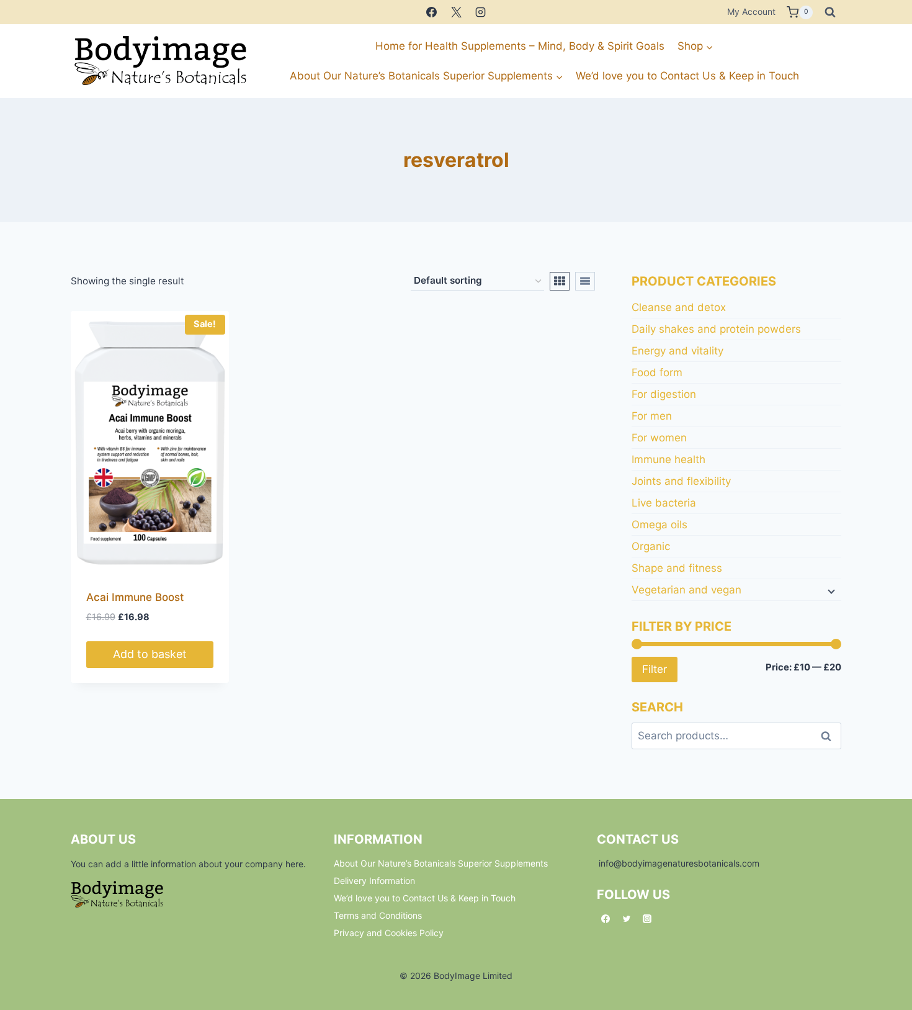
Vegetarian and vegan (686, 590)
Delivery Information (374, 880)
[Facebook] (431, 12)
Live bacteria (664, 503)
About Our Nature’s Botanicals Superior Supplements (441, 863)
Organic (651, 546)
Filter (654, 668)
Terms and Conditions (378, 915)
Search (829, 735)
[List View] (585, 281)
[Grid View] (560, 281)
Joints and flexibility (681, 481)
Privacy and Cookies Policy (389, 932)
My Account (751, 11)
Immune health (668, 459)
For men (652, 416)
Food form (657, 372)
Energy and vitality (677, 351)
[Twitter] (626, 918)
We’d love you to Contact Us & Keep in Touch (687, 76)
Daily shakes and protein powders (716, 329)
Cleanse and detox (679, 307)
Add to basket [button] (150, 654)
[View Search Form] (830, 12)
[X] (456, 12)
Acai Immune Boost (135, 597)
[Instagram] (480, 12)
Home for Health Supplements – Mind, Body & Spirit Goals (519, 46)
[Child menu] (830, 590)
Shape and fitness (677, 568)
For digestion (664, 394)
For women (659, 437)
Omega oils (659, 524)
